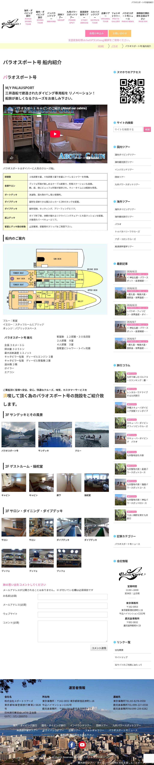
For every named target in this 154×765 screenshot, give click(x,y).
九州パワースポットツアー (72, 14)
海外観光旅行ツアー (124, 216)
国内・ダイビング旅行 (40, 14)
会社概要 (119, 649)
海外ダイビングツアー (125, 209)
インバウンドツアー (51, 16)
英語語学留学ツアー (84, 14)
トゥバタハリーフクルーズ (127, 231)
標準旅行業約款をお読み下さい (143, 16)
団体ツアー (61, 16)
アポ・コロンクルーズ (125, 239)
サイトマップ (121, 657)
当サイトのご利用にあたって (128, 664)
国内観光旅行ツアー (124, 162)
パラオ (118, 224)
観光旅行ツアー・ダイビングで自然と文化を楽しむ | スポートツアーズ (116, 762)
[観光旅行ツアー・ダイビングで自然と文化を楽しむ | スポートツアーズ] (11, 24)
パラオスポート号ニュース (128, 16)
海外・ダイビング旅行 (28, 13)
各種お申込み (96, 33)
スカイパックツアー (95, 14)
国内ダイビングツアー (125, 154)
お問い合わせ (120, 33)
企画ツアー (105, 14)
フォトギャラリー (116, 14)
